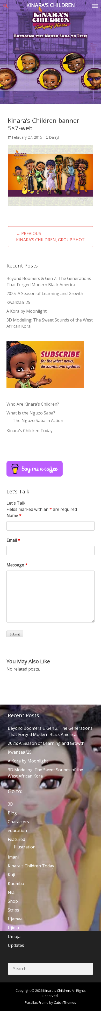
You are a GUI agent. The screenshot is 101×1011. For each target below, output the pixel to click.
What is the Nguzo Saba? (30, 413)
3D (10, 804)
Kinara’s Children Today (29, 430)
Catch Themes (65, 1002)
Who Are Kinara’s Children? (32, 404)
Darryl (54, 137)
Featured (16, 839)
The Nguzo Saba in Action (38, 420)
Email (13, 540)
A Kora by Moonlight (26, 311)
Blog (12, 813)
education (17, 830)
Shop (13, 901)
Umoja (14, 936)
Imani (13, 857)
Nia (11, 892)
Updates (16, 945)
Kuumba (16, 883)
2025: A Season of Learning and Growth (44, 293)
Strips (13, 910)
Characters (18, 822)
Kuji (11, 875)
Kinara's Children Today (31, 866)
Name (13, 515)
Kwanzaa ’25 (18, 302)
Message (16, 565)
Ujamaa (15, 919)
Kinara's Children (50, 5)
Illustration (24, 847)
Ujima (13, 927)
